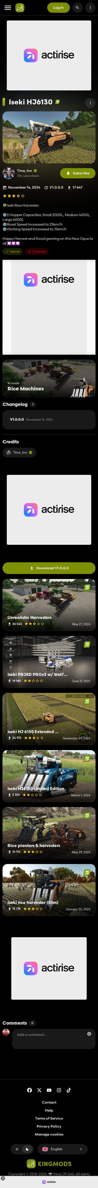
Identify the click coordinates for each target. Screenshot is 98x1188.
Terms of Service (49, 1118)
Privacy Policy (49, 1126)
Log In (58, 7)
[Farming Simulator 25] (57, 101)
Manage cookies (49, 1134)
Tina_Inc (24, 171)
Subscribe (81, 173)
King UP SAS (63, 1174)
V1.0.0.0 (31, 420)
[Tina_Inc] (9, 173)
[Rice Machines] (82, 387)
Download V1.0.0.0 (52, 568)
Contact (49, 1102)
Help (49, 1110)
